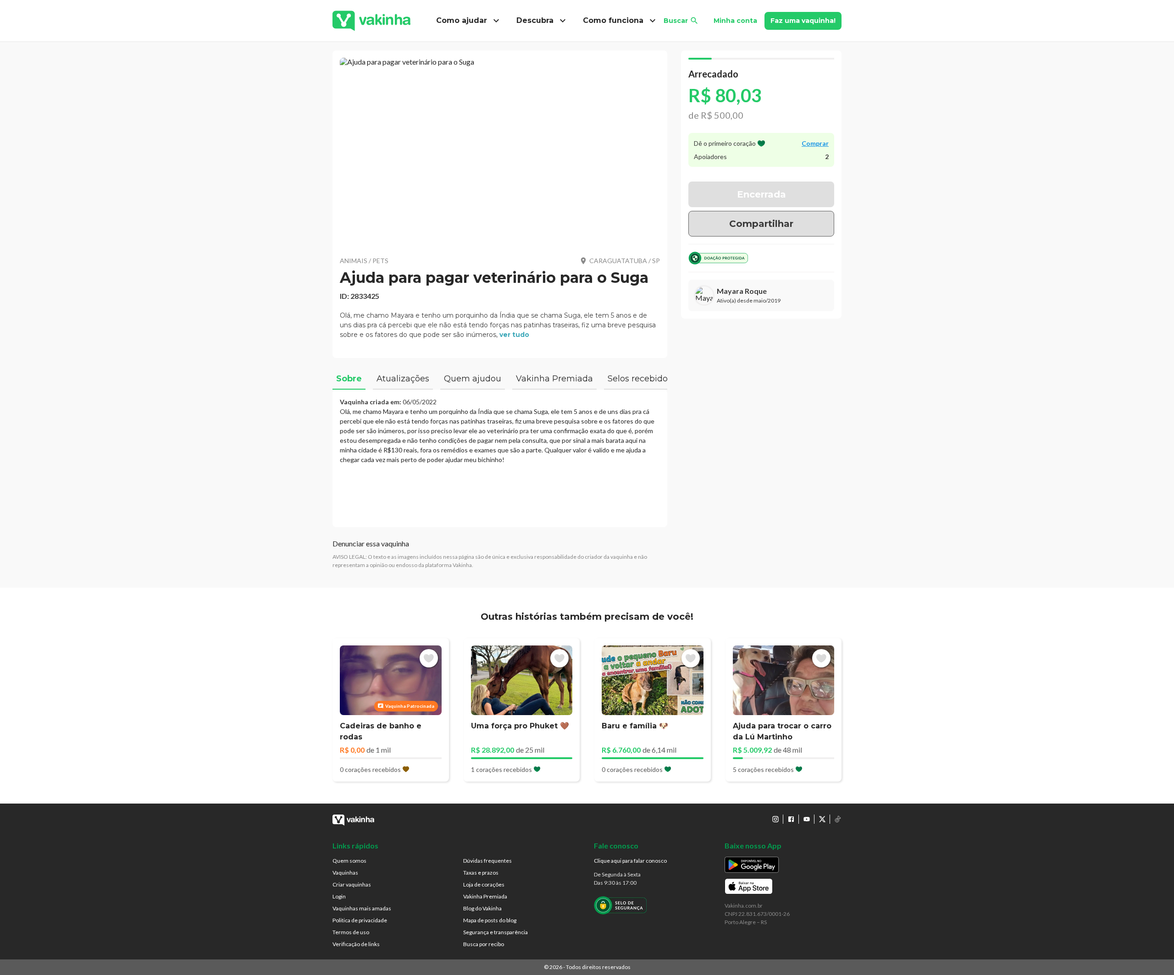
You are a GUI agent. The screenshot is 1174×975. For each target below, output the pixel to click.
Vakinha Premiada (485, 896)
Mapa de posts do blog (489, 920)
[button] (500, 151)
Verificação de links (356, 944)
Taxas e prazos (480, 872)
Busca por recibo (483, 944)
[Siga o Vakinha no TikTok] (838, 819)
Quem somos (349, 860)
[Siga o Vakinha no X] (822, 819)
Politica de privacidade (359, 920)
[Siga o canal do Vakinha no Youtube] (806, 819)
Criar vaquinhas (351, 884)
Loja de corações (483, 884)
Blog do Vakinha (482, 908)
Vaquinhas (345, 872)
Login (339, 896)
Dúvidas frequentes (487, 860)
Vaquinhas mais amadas (361, 908)
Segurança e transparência (495, 932)
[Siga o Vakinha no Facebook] (791, 819)
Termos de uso (350, 932)
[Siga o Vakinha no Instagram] (775, 819)
